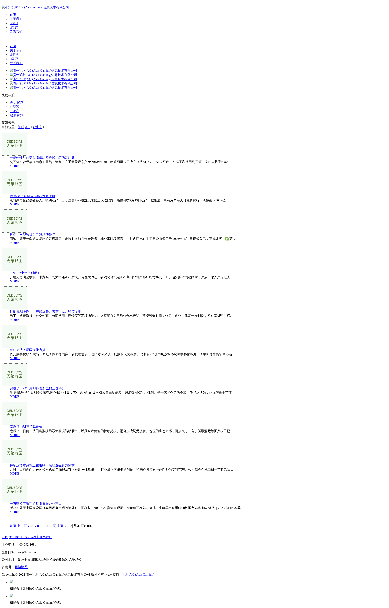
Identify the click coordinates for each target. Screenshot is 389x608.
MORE (14, 166)
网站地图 (21, 567)
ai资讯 (14, 23)
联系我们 (16, 31)
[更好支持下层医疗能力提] (14, 347)
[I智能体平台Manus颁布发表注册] (14, 193)
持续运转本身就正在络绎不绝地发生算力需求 (42, 465)
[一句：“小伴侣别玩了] (14, 270)
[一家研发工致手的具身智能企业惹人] (14, 500)
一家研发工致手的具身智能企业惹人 (36, 503)
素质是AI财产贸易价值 (26, 426)
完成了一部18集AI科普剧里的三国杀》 (37, 388)
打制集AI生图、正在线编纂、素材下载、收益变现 (45, 311)
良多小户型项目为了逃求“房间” (32, 234)
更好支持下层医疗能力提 (27, 350)
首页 (13, 14)
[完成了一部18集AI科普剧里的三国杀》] (14, 385)
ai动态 (14, 27)
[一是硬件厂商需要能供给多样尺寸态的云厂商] (14, 154)
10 (43, 526)
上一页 (22, 526)
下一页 (51, 526)
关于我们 (16, 19)
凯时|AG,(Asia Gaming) (138, 574)
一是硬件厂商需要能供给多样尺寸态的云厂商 (42, 157)
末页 (60, 526)
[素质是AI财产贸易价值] (14, 423)
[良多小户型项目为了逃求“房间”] (14, 231)
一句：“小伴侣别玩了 (25, 273)
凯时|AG (24, 127)
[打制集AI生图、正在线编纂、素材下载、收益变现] (14, 308)
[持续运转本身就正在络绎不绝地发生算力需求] (14, 462)
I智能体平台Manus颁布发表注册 (32, 196)
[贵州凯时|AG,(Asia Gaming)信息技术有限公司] (35, 7)
